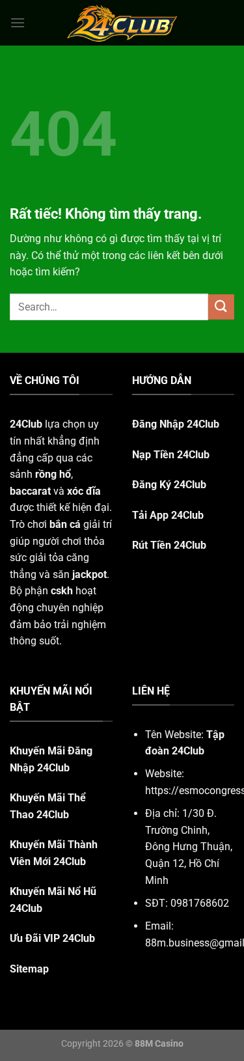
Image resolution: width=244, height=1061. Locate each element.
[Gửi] (221, 307)
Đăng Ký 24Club (169, 484)
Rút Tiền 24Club (169, 545)
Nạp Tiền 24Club (171, 454)
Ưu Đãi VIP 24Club (52, 938)
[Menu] (17, 22)
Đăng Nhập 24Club (175, 424)
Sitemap (29, 969)
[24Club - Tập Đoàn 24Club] (122, 22)
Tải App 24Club (168, 515)
